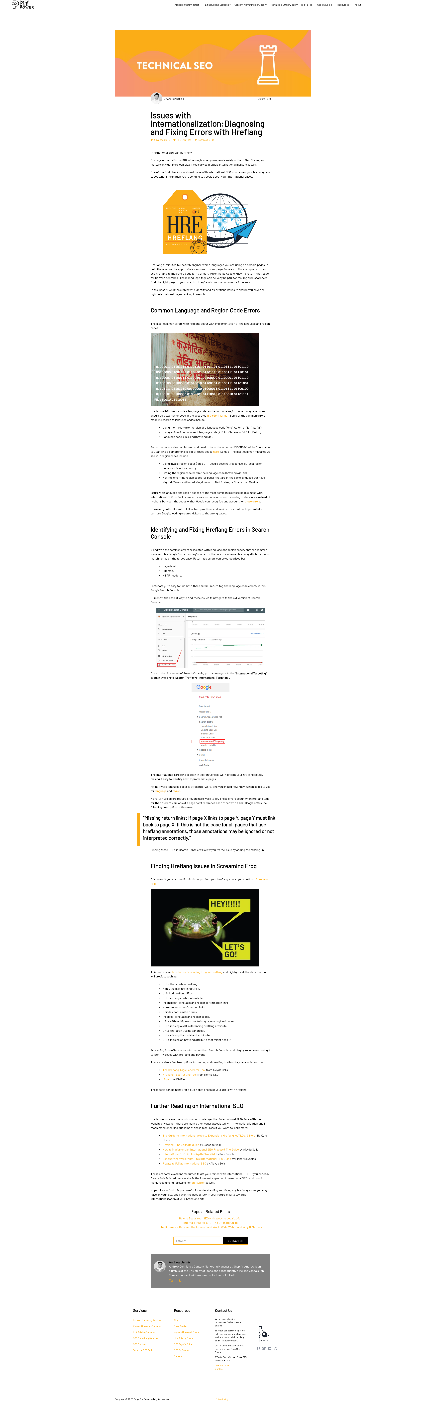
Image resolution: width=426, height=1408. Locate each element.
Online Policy (221, 1399)
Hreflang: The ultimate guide (181, 1145)
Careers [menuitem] (178, 1356)
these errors (252, 501)
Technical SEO (206, 139)
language (160, 791)
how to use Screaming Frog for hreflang (197, 972)
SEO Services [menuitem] (140, 1344)
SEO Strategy (184, 139)
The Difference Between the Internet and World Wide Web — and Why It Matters (210, 1227)
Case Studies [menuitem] (181, 1326)
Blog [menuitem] (176, 1320)
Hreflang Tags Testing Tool (180, 1074)
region (177, 791)
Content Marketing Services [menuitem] (147, 1320)
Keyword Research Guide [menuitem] (186, 1332)
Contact (219, 1368)
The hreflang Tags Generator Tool (184, 1070)
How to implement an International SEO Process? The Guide (201, 1149)
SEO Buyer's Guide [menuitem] (183, 1344)
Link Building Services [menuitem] (144, 1332)
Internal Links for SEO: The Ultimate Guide (210, 1222)
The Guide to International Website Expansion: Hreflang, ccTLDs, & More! (209, 1135)
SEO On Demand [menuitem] (182, 1350)
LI (180, 1280)
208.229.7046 (222, 1365)
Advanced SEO (162, 139)
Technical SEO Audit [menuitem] (143, 1350)
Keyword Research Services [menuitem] (147, 1326)
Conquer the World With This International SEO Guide (197, 1159)
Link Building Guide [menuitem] (183, 1338)
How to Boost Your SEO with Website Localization (210, 1218)
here (216, 451)
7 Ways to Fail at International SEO (184, 1163)
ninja (166, 1079)
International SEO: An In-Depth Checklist (189, 1154)
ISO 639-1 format (217, 415)
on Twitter (198, 1182)
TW (171, 1280)
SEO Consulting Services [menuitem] (145, 1338)
